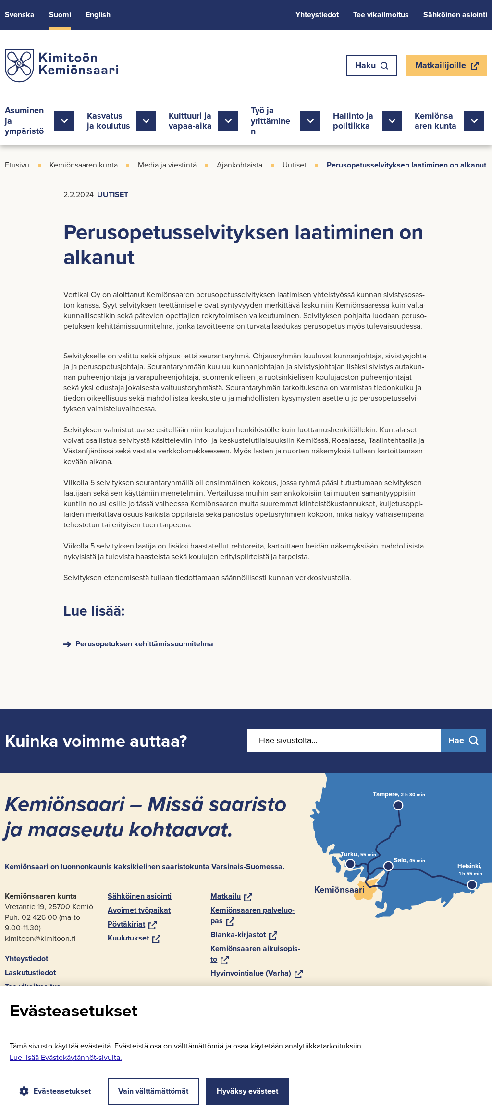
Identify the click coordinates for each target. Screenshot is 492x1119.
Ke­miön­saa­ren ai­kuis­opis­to (255, 953)
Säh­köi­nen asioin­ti (455, 14)
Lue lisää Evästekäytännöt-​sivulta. (66, 1057)
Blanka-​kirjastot (243, 934)
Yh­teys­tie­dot (317, 14)
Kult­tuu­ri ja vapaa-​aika (190, 120)
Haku (365, 65)
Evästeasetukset (62, 1090)
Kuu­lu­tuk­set (134, 937)
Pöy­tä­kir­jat (132, 923)
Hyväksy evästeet (247, 1090)
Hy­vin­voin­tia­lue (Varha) (256, 972)
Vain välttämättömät (153, 1090)
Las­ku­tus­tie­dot (30, 972)
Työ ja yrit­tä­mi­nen (270, 120)
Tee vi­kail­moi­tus (381, 14)
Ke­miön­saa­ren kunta (435, 120)
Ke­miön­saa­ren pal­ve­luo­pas (252, 915)
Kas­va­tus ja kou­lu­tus (108, 120)
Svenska (20, 14)
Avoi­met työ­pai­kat (139, 910)
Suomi (60, 14)
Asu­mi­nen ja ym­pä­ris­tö (24, 120)
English (98, 14)
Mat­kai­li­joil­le (440, 67)
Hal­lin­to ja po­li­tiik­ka (353, 120)
